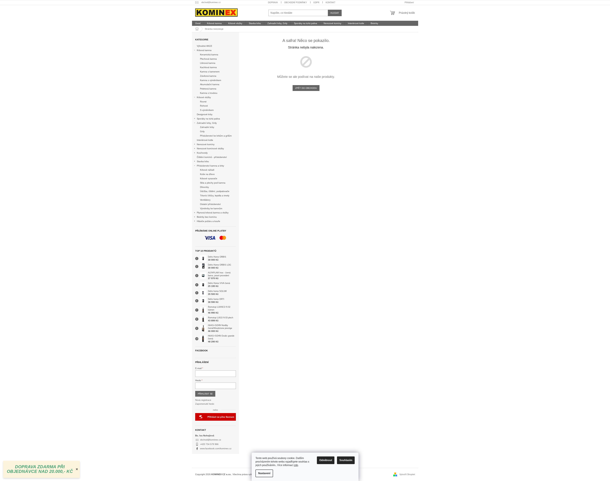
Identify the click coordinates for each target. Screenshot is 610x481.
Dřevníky (204, 187)
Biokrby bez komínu (207, 217)
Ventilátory (205, 200)
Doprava (273, 2)
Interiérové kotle (205, 140)
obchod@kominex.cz (210, 439)
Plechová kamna (208, 59)
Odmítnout (325, 460)
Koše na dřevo (207, 174)
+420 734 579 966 (209, 444)
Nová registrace (203, 400)
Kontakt (330, 2)
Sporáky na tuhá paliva (208, 118)
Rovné (203, 101)
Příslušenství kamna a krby (210, 165)
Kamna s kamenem (210, 71)
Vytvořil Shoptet (407, 474)
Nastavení (264, 473)
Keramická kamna (209, 54)
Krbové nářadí (207, 170)
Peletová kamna (208, 88)
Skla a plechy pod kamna (212, 182)
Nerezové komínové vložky (210, 148)
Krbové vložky (204, 97)
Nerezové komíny (205, 144)
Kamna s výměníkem (210, 80)
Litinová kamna (207, 63)
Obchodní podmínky (295, 2)
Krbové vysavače (208, 178)
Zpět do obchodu (306, 88)
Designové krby (204, 114)
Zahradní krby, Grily (207, 123)
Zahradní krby (207, 127)
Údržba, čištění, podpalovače (214, 191)
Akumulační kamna (209, 84)
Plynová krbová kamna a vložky (213, 212)
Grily (202, 131)
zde (296, 465)
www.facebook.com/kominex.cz (215, 448)
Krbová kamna (204, 50)
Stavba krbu (203, 161)
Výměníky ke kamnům (211, 208)
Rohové (204, 105)
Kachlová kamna (208, 67)
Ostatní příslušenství (210, 204)
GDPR (316, 2)
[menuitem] (198, 23)
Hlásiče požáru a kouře (208, 221)
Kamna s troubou (208, 93)
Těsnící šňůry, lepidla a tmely (214, 195)
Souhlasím (345, 460)
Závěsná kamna (208, 76)
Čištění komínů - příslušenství (212, 157)
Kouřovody (202, 153)
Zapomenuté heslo (204, 404)
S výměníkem (207, 110)
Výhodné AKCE (204, 46)
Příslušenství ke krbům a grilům (216, 135)
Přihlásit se (205, 393)
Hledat (334, 13)
